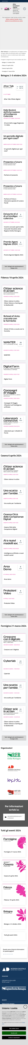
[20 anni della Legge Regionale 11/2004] (14, 113)
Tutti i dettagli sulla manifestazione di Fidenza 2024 (14, 445)
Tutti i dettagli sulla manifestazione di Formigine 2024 (14, 738)
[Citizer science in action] (14, 469)
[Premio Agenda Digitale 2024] (14, 245)
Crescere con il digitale (11, 650)
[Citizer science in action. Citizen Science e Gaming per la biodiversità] (14, 291)
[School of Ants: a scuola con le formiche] (14, 319)
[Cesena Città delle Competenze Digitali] (14, 517)
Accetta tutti (14, 1033)
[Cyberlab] (14, 664)
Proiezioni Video (9, 603)
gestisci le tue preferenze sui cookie (14, 21)
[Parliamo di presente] (14, 165)
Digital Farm (8, 379)
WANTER (7, 355)
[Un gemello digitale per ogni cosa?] (14, 139)
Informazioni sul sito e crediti (9, 980)
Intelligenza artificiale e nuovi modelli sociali (14, 554)
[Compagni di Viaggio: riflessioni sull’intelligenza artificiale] (14, 393)
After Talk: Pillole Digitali (12, 99)
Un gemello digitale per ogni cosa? (13, 150)
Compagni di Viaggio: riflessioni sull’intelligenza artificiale (12, 405)
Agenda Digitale (5, 1)
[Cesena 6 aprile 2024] (14, 866)
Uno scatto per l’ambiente (12, 503)
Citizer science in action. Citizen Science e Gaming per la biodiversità (13, 303)
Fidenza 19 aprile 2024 (7, 65)
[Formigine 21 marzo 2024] (14, 842)
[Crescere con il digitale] (14, 640)
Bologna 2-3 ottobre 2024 (8, 62)
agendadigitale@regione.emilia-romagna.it (14, 817)
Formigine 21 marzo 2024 (8, 71)
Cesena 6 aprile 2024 (7, 68)
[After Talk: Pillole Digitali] (14, 89)
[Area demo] (14, 569)
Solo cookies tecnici (14, 1028)
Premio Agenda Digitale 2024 (13, 255)
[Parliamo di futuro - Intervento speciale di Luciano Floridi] (14, 189)
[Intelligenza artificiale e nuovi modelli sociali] (14, 543)
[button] (24, 8)
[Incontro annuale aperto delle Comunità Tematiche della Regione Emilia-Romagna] (14, 217)
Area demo (7, 579)
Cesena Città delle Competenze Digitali (10, 528)
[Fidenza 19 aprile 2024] (14, 890)
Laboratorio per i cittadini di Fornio (13, 432)
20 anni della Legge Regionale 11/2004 (14, 124)
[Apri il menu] (2, 9)
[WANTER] (14, 345)
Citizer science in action (11, 479)
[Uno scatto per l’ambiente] (14, 493)
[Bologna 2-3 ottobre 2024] (14, 914)
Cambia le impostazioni (14, 1037)
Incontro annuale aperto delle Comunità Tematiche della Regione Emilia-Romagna (14, 229)
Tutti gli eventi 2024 (10, 935)
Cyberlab (7, 674)
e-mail (7, 982)
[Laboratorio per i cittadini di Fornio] (14, 421)
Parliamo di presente (11, 175)
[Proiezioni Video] (14, 593)
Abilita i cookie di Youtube (12, 19)
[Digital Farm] (14, 369)
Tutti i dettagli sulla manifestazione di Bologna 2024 (14, 267)
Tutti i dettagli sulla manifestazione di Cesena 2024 (14, 615)
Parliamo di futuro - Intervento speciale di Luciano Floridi (14, 201)
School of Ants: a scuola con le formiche (14, 330)
